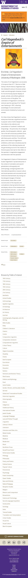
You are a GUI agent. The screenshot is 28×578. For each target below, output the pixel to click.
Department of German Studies (10, 7)
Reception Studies (8, 487)
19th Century (13, 252)
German (5, 391)
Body (4, 326)
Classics (5, 331)
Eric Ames (13, 240)
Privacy (14, 565)
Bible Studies (6, 323)
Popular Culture (14, 258)
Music (4, 444)
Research (6, 35)
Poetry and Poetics (8, 461)
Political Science (7, 464)
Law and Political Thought (10, 419)
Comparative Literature (9, 340)
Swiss (4, 509)
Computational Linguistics (10, 342)
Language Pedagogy (9, 416)
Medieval (5, 439)
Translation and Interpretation (12, 515)
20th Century (13, 254)
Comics (5, 334)
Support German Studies (15, 536)
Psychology (6, 473)
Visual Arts (6, 521)
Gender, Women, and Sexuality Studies (14, 388)
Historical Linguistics (9, 396)
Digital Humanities (8, 351)
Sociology (5, 506)
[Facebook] (4, 542)
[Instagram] (19, 542)
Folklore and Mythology (9, 379)
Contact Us (14, 571)
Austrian (5, 315)
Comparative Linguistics (10, 337)
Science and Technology (10, 498)
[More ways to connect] (24, 542)
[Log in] (22, 2)
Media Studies (7, 433)
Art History (6, 312)
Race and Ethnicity (8, 481)
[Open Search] (26, 2)
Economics (6, 365)
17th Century (6, 281)
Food (4, 382)
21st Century (6, 292)
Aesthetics (6, 295)
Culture (21, 254)
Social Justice (6, 504)
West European (7, 526)
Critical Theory (7, 345)
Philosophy (6, 458)
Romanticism (6, 495)
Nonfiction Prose (8, 447)
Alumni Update (14, 569)
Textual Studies (7, 512)
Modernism (6, 441)
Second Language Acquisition (11, 501)
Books (21, 246)
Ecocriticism (6, 362)
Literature (6, 427)
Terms (14, 566)
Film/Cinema (13, 256)
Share (4, 264)
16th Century (6, 278)
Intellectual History (8, 407)
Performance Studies (9, 453)
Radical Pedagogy (8, 484)
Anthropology (7, 301)
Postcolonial (6, 470)
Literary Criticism (8, 424)
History (5, 402)
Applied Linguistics (8, 304)
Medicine (5, 436)
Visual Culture (14, 260)
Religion (5, 490)
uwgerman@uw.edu (16, 18)
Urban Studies (7, 518)
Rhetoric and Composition (10, 492)
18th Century (6, 284)
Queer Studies (7, 478)
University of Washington (11, 574)
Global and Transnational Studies (12, 393)
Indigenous (6, 405)
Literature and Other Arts (10, 430)
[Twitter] (9, 542)
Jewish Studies (7, 413)
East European (7, 359)
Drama (5, 357)
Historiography (7, 399)
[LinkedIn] (14, 542)
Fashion (5, 371)
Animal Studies (7, 298)
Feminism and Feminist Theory (11, 374)
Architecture (6, 309)
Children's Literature (9, 328)
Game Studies (7, 385)
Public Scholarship (8, 475)
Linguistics (6, 422)
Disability (5, 354)
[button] (13, 58)
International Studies (9, 410)
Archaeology (6, 307)
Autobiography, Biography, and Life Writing (13, 319)
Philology (5, 456)
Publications (11, 35)
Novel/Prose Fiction (8, 450)
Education (5, 368)
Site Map (14, 568)
